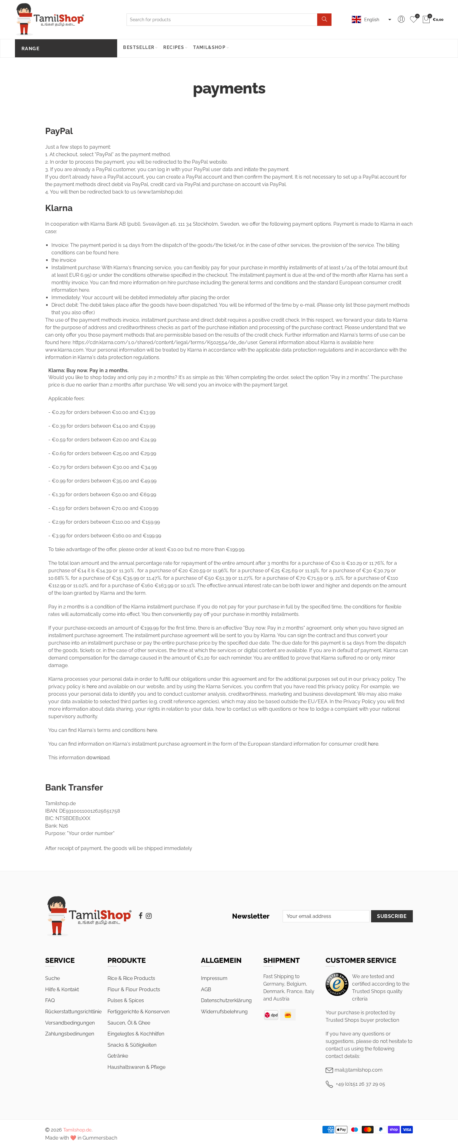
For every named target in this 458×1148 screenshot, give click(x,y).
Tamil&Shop (209, 47)
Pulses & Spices (125, 1000)
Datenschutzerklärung (226, 1000)
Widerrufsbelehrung (224, 1012)
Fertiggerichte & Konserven (138, 1012)
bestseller (138, 47)
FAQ (50, 1000)
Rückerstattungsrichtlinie (73, 1012)
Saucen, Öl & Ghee (128, 1023)
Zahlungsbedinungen (69, 1034)
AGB (206, 989)
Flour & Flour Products (133, 989)
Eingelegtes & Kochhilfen (135, 1034)
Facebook (141, 915)
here (92, 686)
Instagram (149, 915)
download (98, 758)
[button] (371, 19)
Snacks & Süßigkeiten (131, 1045)
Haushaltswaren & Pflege (136, 1067)
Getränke (117, 1056)
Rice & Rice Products (131, 978)
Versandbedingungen (70, 1023)
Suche (52, 978)
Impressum (214, 978)
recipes (173, 47)
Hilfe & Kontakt (62, 989)
